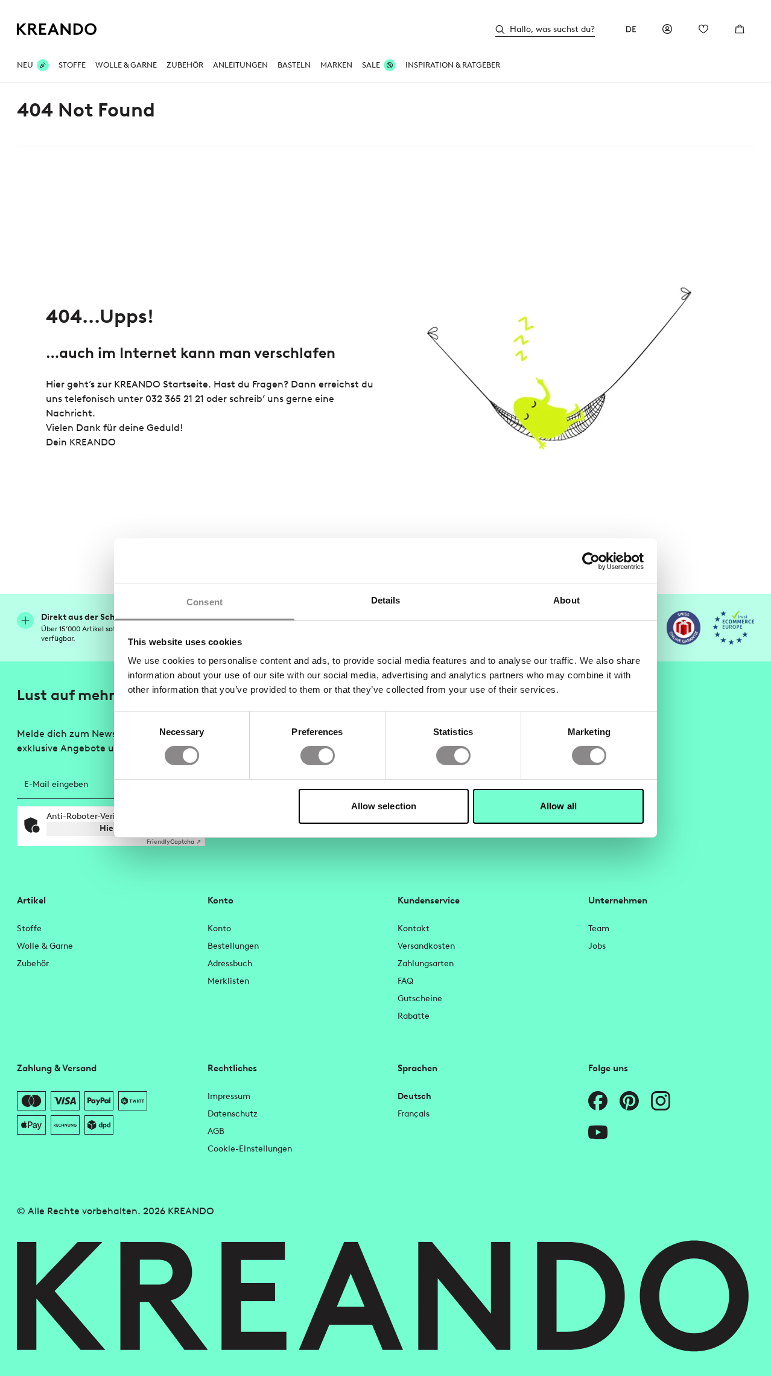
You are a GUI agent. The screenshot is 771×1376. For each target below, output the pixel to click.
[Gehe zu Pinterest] (629, 1100)
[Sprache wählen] (631, 28)
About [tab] (566, 600)
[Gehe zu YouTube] (598, 1132)
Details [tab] (386, 600)
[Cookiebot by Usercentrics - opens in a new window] (591, 561)
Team (598, 928)
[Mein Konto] (667, 28)
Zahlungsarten (426, 963)
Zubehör (185, 64)
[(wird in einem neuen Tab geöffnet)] (683, 628)
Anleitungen (240, 64)
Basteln (294, 64)
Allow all (558, 806)
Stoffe (72, 64)
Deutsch (414, 1096)
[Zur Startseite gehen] (57, 29)
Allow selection (384, 806)
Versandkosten (426, 946)
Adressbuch (230, 963)
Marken (336, 64)
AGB (216, 1131)
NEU (25, 64)
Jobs (597, 946)
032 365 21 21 (174, 398)
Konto (219, 928)
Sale (371, 64)
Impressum (229, 1096)
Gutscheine (420, 998)
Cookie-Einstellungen (250, 1149)
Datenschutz (233, 1114)
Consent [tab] (204, 602)
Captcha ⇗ (174, 842)
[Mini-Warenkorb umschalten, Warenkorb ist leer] (739, 28)
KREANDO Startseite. (162, 384)
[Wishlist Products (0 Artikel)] (703, 28)
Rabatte (414, 1016)
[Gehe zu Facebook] (598, 1100)
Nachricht (69, 413)
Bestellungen (233, 946)
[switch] (317, 755)
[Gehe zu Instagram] (660, 1100)
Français (414, 1114)
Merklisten (228, 981)
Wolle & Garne (126, 64)
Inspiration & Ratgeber (452, 64)
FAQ (405, 981)
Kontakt (414, 928)
